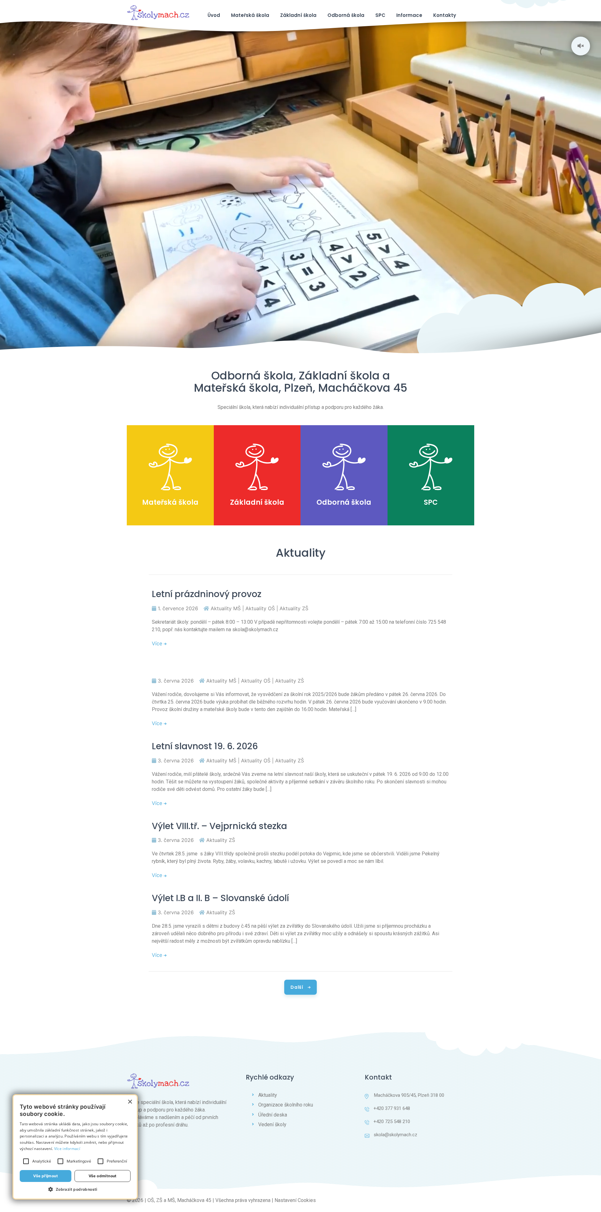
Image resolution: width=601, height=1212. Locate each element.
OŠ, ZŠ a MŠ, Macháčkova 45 (179, 1200)
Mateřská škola (250, 15)
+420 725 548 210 (391, 1121)
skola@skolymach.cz (395, 1134)
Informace (409, 15)
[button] (75, 1189)
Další (297, 987)
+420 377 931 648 (391, 1108)
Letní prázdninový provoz (206, 594)
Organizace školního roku (285, 1105)
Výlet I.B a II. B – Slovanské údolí (220, 898)
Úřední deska (272, 1115)
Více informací (67, 1148)
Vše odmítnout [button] (103, 1175)
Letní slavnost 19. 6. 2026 (205, 746)
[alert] (75, 1146)
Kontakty (444, 15)
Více (158, 643)
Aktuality (267, 1095)
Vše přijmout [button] (45, 1175)
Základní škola (298, 15)
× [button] (129, 1102)
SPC (380, 15)
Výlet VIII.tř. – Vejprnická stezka (219, 826)
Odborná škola (345, 15)
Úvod (214, 15)
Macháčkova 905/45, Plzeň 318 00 (408, 1095)
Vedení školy (272, 1124)
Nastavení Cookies (295, 1200)
